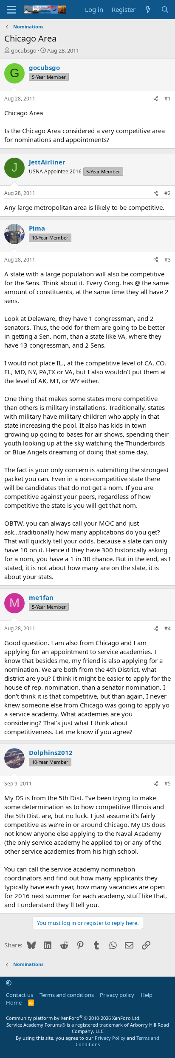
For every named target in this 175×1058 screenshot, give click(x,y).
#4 (167, 628)
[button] (8, 983)
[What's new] (148, 9)
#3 (167, 259)
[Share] (155, 99)
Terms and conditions (67, 995)
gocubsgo (24, 50)
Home (14, 1002)
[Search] (165, 9)
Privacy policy (117, 995)
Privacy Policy (110, 1038)
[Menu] (12, 9)
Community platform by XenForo (73, 1018)
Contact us (19, 995)
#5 (167, 783)
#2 (167, 193)
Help (146, 995)
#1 (167, 98)
